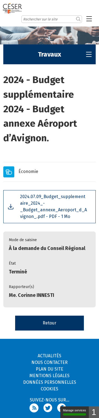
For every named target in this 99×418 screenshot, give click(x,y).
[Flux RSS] (36, 407)
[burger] (89, 18)
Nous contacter (49, 362)
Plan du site (49, 369)
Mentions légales (49, 375)
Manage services (74, 410)
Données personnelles (49, 382)
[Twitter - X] (50, 407)
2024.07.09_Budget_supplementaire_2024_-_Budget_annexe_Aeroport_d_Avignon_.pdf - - (53, 206)
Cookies (49, 389)
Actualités (49, 355)
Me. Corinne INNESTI (31, 295)
